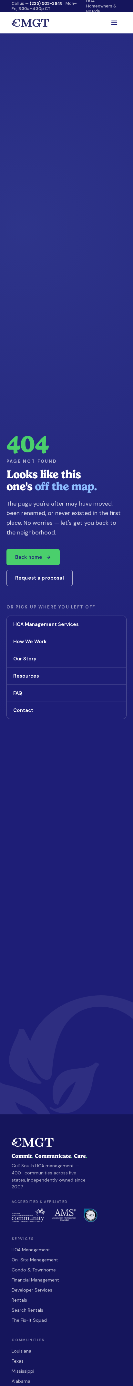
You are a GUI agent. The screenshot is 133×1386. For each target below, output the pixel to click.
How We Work (65, 641)
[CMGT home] (30, 23)
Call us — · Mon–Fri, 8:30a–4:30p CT (44, 6)
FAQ (65, 693)
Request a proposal (39, 578)
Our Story (65, 659)
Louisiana (21, 1351)
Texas (18, 1361)
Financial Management (35, 1280)
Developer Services (32, 1290)
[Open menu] (114, 23)
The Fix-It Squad (29, 1320)
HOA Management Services (65, 624)
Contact (65, 710)
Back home (33, 557)
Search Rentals (27, 1310)
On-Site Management (35, 1260)
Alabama (21, 1381)
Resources (65, 676)
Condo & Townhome (34, 1270)
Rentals (19, 1300)
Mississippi (23, 1371)
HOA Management (31, 1250)
